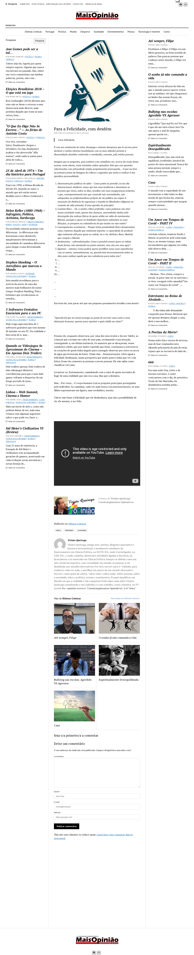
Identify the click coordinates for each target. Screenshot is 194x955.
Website (57, 812)
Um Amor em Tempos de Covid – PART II (166, 261)
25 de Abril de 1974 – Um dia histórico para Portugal (25, 172)
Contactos (78, 4)
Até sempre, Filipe (65, 637)
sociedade (82, 530)
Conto (167, 31)
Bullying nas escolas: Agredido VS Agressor (73, 681)
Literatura (178, 227)
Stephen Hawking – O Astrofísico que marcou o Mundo (24, 265)
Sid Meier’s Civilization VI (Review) (24, 430)
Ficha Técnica (38, 4)
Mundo (73, 31)
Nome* (57, 791)
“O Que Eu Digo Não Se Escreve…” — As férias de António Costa (24, 129)
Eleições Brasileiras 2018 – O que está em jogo (25, 90)
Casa (57, 725)
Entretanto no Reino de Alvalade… (165, 297)
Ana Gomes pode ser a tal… (22, 50)
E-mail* (57, 802)
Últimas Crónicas (33, 31)
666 (151, 362)
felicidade (69, 530)
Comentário (59, 756)
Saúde (24, 225)
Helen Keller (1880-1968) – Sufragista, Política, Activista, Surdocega (25, 214)
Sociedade (99, 31)
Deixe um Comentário (16, 82)
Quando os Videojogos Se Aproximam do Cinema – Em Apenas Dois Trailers (24, 349)
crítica (58, 530)
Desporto (85, 31)
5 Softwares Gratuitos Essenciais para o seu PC (23, 311)
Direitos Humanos (35, 222)
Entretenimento (115, 31)
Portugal (49, 31)
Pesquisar (11, 40)
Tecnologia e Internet (149, 31)
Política (62, 31)
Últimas (35, 97)
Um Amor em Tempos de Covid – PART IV (166, 221)
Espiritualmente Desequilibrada (118, 679)
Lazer (42, 400)
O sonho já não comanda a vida (117, 637)
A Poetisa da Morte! (162, 332)
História (40, 178)
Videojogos (11, 362)
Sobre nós (25, 4)
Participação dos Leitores (58, 4)
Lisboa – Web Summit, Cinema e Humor (22, 393)
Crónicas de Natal (93, 4)
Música (130, 31)
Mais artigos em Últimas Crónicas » (125, 598)
